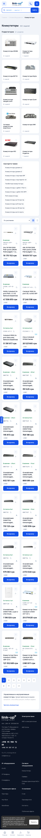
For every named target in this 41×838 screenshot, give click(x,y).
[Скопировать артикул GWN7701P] (11, 467)
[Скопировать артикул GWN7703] (10, 558)
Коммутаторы (26, 771)
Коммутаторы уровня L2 (13, 168)
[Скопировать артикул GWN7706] (30, 558)
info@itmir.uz (6, 756)
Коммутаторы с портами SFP (15, 176)
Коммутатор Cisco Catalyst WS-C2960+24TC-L (30, 657)
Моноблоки (5, 805)
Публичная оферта (28, 811)
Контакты (25, 805)
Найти (34, 10)
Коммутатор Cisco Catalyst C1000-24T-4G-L (30, 611)
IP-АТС (4, 768)
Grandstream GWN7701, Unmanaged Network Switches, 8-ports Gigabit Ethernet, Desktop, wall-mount (10, 429)
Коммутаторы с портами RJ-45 (15, 180)
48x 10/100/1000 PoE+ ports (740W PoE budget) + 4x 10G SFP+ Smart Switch (29, 249)
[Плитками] (33, 220)
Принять (34, 822)
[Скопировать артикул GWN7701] (10, 421)
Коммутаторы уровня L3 (13, 172)
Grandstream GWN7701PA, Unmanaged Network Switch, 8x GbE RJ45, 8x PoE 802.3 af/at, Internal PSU (30, 474)
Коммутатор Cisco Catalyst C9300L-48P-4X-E (10, 657)
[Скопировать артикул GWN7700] (10, 375)
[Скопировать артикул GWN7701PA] (31, 467)
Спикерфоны (6, 780)
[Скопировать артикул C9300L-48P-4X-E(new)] (16, 649)
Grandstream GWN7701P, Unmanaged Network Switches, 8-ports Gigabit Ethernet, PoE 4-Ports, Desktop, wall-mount (10, 474)
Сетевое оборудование (16, 17)
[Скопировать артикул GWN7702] (10, 512)
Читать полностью (11, 705)
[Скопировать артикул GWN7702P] (31, 512)
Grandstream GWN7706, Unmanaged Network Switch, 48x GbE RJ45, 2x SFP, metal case (29, 566)
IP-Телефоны (6, 774)
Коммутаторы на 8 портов (14, 204)
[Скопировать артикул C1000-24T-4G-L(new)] (36, 604)
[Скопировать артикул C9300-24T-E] (14, 331)
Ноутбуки (5, 800)
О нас (23, 794)
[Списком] (37, 220)
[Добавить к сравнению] (15, 233)
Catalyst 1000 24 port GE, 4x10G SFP (30, 292)
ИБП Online (25, 727)
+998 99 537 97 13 (9, 748)
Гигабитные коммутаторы (14, 184)
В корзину (11, 263)
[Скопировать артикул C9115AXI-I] (32, 331)
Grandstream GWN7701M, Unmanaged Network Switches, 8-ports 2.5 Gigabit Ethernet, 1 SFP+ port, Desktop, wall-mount (30, 429)
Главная (4, 17)
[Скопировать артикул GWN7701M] (31, 421)
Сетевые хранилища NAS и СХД (30, 782)
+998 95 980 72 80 (9, 743)
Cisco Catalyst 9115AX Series (28, 338)
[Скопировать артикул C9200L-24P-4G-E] (16, 287)
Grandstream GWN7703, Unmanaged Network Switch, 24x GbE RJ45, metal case (9, 566)
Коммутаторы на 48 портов (14, 208)
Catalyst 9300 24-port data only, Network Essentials (10, 337)
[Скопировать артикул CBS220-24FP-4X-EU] (16, 243)
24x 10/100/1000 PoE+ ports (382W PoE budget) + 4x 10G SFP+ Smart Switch (10, 249)
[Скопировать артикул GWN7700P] (31, 375)
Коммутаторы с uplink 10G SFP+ (16, 192)
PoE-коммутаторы (11, 196)
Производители (27, 800)
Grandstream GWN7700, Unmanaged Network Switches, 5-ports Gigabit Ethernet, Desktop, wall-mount (10, 383)
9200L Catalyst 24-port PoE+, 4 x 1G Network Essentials (10, 293)
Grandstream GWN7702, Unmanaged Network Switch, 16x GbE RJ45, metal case (9, 520)
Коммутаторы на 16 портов (14, 200)
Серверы (24, 777)
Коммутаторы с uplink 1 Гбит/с (15, 188)
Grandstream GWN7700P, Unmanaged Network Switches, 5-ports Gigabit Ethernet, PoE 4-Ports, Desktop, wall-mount (30, 383)
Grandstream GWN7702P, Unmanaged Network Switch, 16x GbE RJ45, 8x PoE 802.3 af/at (29, 520)
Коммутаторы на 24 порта (14, 212)
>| (19, 686)
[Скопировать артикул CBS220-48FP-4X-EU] (36, 243)
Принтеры (5, 794)
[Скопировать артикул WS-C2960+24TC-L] (36, 649)
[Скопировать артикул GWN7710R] (11, 604)
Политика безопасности (17, 823)
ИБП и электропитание (29, 721)
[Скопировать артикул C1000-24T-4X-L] (35, 287)
